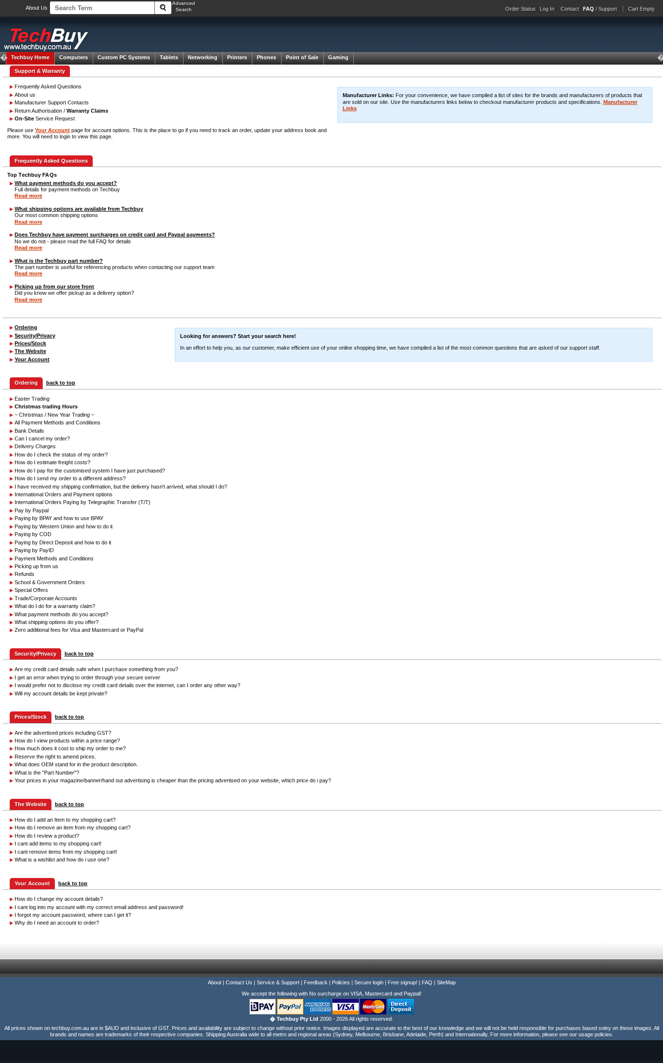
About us (25, 95)
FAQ (427, 982)
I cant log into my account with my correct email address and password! (99, 907)
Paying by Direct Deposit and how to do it (63, 542)
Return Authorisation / (61, 111)
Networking (202, 57)
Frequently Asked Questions (48, 86)
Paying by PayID (34, 550)
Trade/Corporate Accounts (46, 598)
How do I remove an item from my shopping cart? (73, 827)
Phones (266, 57)
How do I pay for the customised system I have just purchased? (90, 470)
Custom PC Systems (124, 57)
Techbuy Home (30, 57)
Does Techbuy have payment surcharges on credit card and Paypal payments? (115, 234)
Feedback (316, 982)
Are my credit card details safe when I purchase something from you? (96, 669)
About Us (37, 8)
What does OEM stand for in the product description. (76, 764)
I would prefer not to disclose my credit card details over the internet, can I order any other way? (127, 685)
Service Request (45, 118)
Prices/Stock (30, 343)
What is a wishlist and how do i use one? (62, 859)
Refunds (24, 574)
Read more (28, 196)
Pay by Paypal (32, 510)
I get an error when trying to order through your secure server (87, 677)
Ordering (26, 327)
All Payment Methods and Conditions (57, 422)
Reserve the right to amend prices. (55, 756)
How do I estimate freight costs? (52, 462)
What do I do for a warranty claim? (55, 606)
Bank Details (29, 431)
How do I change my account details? (59, 899)
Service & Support (278, 982)
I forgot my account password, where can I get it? (73, 915)
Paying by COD (33, 534)
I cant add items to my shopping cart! (58, 843)
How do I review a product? (47, 836)
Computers (73, 57)
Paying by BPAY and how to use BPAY (59, 518)
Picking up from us (36, 566)
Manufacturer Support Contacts (52, 102)
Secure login (368, 982)
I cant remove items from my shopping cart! (66, 852)
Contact (570, 9)
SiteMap (446, 982)
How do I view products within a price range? (67, 740)
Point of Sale (302, 57)
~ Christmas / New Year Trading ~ (54, 415)
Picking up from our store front (54, 286)
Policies (341, 982)
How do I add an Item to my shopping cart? (65, 820)
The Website (30, 351)
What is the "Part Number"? (47, 773)
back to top (60, 383)
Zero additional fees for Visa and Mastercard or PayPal (79, 630)
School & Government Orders (50, 582)
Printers (237, 57)
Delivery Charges (35, 446)
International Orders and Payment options (64, 494)
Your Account (52, 130)
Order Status (520, 9)
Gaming (338, 57)
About (214, 982)
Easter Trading (32, 399)
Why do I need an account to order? (57, 923)
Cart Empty (641, 9)
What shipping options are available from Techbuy (79, 209)
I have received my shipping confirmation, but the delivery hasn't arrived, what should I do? (121, 486)
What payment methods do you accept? (66, 183)
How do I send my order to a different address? (70, 478)
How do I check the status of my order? (61, 454)
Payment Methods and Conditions (54, 558)
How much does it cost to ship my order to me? (70, 748)
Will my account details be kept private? (61, 693)
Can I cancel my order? (42, 438)
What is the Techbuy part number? (59, 261)
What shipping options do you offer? (57, 622)
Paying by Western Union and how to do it (64, 526)
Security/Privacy (35, 335)
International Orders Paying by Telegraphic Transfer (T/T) (82, 502)
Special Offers (31, 590)
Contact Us (239, 982)
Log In (547, 9)
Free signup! (402, 982)
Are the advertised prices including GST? (63, 733)
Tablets (169, 57)
